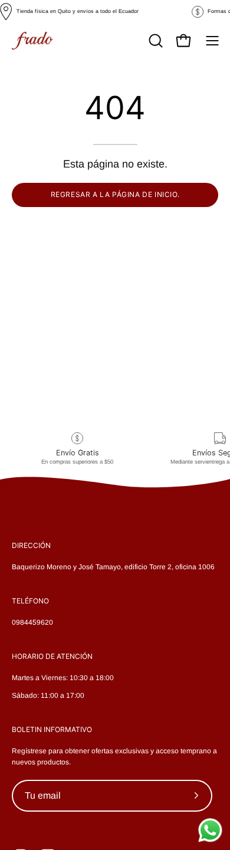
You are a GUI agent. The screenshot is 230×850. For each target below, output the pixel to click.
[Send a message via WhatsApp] (210, 830)
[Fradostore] (32, 41)
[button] (154, 40)
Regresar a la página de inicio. (115, 194)
